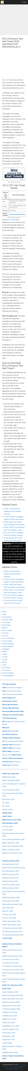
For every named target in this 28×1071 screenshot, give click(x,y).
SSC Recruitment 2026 (10, 871)
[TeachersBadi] (2, 2)
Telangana (5, 649)
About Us (13, 1068)
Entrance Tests (7, 620)
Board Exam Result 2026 (11, 1002)
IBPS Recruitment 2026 (10, 874)
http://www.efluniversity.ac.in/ (18, 214)
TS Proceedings (7, 675)
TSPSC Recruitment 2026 (11, 921)
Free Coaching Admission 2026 (13, 839)
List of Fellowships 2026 (10, 790)
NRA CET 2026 (7, 911)
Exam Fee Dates (8, 644)
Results (4, 628)
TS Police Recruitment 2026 (12, 928)
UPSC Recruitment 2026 (11, 885)
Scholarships (6, 617)
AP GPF (5, 657)
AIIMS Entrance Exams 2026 (12, 956)
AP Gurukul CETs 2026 (10, 959)
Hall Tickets (6, 625)
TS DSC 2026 (7, 938)
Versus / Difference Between (12, 758)
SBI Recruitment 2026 (10, 881)
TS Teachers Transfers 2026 (12, 966)
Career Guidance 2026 (10, 992)
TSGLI (4, 665)
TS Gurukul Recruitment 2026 (12, 935)
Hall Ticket (12, 220)
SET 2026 (5, 806)
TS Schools (6, 670)
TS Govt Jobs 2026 (9, 914)
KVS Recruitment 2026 (10, 864)
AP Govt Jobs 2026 (9, 918)
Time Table (6, 622)
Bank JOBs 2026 (8, 908)
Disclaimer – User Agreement (11, 1066)
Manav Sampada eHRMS (11, 780)
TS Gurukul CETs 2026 (10, 963)
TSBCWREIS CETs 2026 (10, 1026)
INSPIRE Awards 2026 (10, 1052)
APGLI (4, 662)
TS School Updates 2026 (11, 1009)
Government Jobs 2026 (10, 901)
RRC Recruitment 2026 (10, 888)
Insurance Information (12, 687)
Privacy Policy (21, 1064)
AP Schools (6, 668)
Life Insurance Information (12, 741)
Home (4, 612)
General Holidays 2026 (10, 1029)
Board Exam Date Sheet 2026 (12, 995)
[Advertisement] (14, 20)
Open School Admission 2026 (12, 846)
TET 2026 (5, 803)
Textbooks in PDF (8, 1039)
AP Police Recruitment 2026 (12, 931)
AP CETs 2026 (7, 826)
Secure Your (11, 755)
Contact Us (19, 1068)
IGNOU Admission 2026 (10, 843)
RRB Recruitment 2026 (10, 878)
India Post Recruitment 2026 (12, 904)
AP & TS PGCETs (8, 638)
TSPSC (4, 654)
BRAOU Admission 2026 (10, 850)
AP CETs (5, 633)
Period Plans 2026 (8, 1033)
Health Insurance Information (12, 694)
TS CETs (5, 636)
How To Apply (7, 630)
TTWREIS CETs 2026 (9, 1016)
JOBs (4, 614)
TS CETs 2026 (7, 830)
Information (10, 731)
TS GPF (5, 660)
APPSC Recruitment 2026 (11, 925)
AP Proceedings (8, 673)
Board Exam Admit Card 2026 (12, 999)
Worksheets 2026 (8, 1036)
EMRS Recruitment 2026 (11, 897)
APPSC (4, 652)
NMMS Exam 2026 (8, 777)
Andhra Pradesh (8, 646)
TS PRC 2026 (7, 1043)
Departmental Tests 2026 (11, 1005)
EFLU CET (5, 80)
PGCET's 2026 (7, 809)
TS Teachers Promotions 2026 (13, 970)
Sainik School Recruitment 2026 (13, 868)
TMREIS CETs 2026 (9, 1019)
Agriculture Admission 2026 (12, 853)
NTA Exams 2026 (8, 799)
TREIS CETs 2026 (8, 1022)
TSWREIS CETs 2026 (9, 1012)
